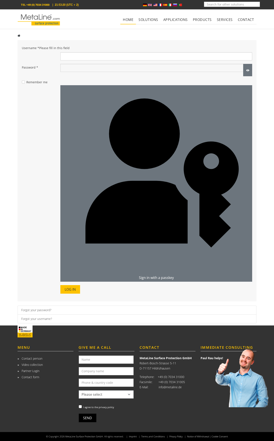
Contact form (30, 377)
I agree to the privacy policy (98, 407)
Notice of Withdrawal (198, 436)
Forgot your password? (36, 310)
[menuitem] (128, 16)
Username (46, 48)
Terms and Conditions (153, 436)
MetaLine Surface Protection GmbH (84, 436)
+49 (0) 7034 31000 (37, 5)
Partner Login (30, 371)
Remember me (37, 82)
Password (30, 67)
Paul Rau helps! (212, 358)
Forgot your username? (36, 319)
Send (87, 418)
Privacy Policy (176, 436)
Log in (70, 289)
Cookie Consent (219, 436)
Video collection (32, 365)
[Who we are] (45, 331)
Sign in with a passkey (156, 277)
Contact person (31, 358)
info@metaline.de (170, 387)
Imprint (133, 436)
